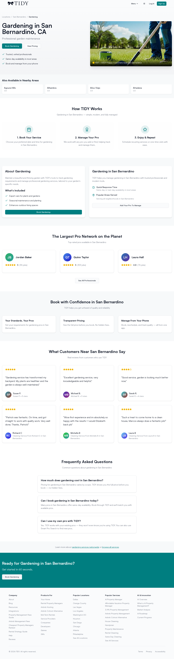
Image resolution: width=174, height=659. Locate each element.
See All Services (111, 640)
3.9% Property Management (117, 610)
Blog (11, 603)
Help (10, 635)
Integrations (14, 611)
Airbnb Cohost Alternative (52, 611)
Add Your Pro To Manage (130, 205)
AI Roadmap (142, 613)
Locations (6, 17)
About (11, 599)
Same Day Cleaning (113, 637)
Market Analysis (143, 610)
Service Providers (48, 619)
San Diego (77, 622)
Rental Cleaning (111, 633)
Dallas (75, 599)
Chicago (76, 626)
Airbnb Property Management (117, 613)
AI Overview (142, 599)
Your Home (45, 599)
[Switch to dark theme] (144, 3)
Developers (45, 626)
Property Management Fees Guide (20, 616)
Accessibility (160, 651)
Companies (45, 622)
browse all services (110, 547)
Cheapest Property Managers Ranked (21, 626)
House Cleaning (111, 621)
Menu (133, 3)
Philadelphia (78, 634)
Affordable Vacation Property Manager (117, 604)
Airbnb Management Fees (19, 621)
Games (44, 630)
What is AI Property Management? (145, 604)
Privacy (149, 651)
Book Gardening (12, 46)
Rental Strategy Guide (18, 631)
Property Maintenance (114, 629)
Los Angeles (78, 611)
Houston (76, 619)
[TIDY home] (69, 4)
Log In (151, 3)
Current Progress (144, 617)
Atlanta (76, 630)
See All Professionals (87, 280)
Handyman (109, 625)
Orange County (79, 603)
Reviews (12, 639)
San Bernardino (19, 17)
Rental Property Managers (52, 603)
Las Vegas (77, 607)
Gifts (43, 634)
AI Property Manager (113, 599)
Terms (140, 651)
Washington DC (79, 615)
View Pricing (32, 46)
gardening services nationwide (85, 547)
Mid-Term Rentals (48, 615)
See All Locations (80, 638)
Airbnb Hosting (47, 607)
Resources (13, 607)
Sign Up (161, 3)
